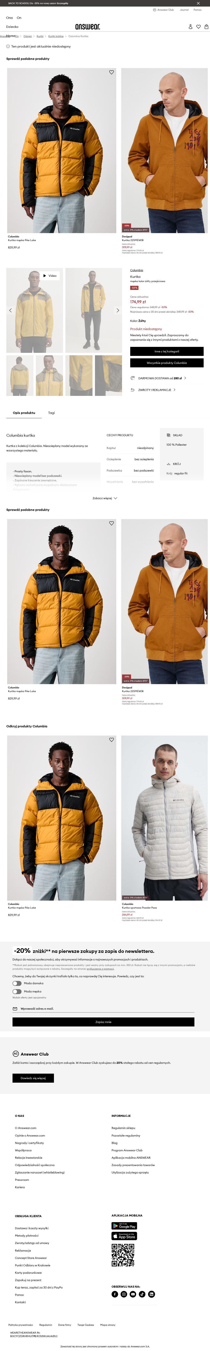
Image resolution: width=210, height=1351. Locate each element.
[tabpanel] (105, 460)
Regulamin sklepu (123, 1128)
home (10, 36)
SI (41, 1336)
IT (33, 1336)
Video (52, 276)
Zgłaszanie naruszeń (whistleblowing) (40, 1172)
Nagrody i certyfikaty (29, 1143)
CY (15, 1336)
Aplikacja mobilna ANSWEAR (131, 1158)
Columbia (136, 270)
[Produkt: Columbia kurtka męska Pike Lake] (61, 150)
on (19, 18)
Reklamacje (23, 1250)
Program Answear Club (127, 1150)
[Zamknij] (198, 3)
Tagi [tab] (51, 413)
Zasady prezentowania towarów (133, 1165)
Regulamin (45, 1325)
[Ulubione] (198, 26)
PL (35, 1336)
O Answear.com (25, 1128)
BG (12, 1336)
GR (22, 1336)
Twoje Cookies (86, 1325)
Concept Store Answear (31, 1258)
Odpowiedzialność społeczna (35, 1165)
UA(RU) (53, 1336)
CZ (19, 1336)
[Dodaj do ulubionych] (111, 72)
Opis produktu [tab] (24, 413)
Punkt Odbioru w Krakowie (32, 1265)
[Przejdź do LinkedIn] (151, 1294)
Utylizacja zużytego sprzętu (130, 1172)
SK (43, 1336)
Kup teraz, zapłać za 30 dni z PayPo (39, 1287)
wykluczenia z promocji (100, 968)
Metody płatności (26, 1235)
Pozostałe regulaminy (126, 1135)
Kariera (20, 1187)
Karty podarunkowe (28, 1273)
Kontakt (20, 1302)
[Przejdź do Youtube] (133, 1294)
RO (38, 1336)
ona (9, 18)
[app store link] (124, 1235)
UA (47, 1336)
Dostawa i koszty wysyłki (31, 1228)
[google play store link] (124, 1226)
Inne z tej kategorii (167, 351)
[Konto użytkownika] (190, 26)
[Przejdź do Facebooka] (115, 1294)
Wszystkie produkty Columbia (167, 363)
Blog (115, 1143)
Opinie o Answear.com (30, 1135)
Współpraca (23, 1150)
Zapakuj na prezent (28, 1280)
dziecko (12, 27)
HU (30, 1336)
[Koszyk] (206, 26)
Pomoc (19, 1295)
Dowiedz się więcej (33, 1078)
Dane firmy (64, 1325)
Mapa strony (107, 1325)
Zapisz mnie (103, 1022)
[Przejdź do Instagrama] (124, 1294)
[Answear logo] (87, 27)
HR (26, 1336)
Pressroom (22, 1180)
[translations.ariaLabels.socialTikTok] (142, 1294)
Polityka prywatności (20, 1325)
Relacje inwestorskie (28, 1158)
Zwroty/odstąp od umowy (32, 1243)
